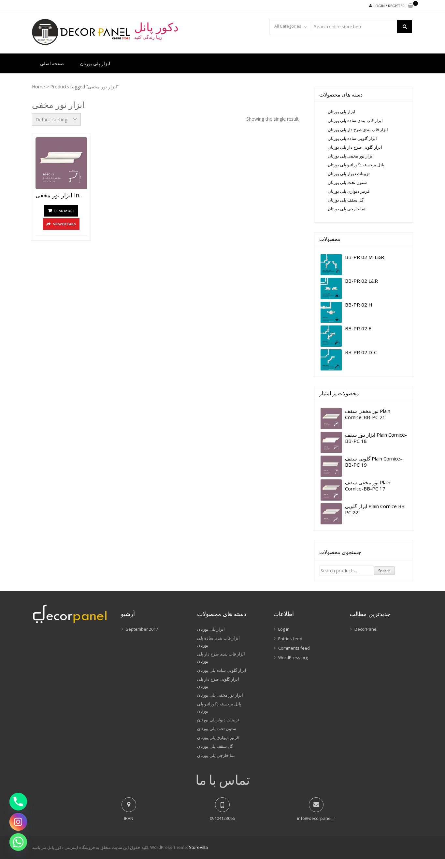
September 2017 (142, 629)
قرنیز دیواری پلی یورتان (348, 191)
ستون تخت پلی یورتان (347, 182)
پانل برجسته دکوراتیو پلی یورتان (356, 165)
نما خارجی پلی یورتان (347, 209)
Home (38, 86)
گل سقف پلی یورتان (346, 200)
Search (384, 571)
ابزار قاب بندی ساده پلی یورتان (355, 120)
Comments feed (294, 648)
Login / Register (389, 5)
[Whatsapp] (18, 842)
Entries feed (290, 638)
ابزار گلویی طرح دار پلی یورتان (355, 147)
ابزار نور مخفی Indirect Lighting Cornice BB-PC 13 (61, 195)
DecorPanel (366, 629)
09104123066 (222, 818)
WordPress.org (293, 657)
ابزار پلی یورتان (95, 63)
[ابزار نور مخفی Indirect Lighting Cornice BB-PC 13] (61, 163)
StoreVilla (198, 847)
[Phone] (18, 801)
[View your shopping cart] (410, 6)
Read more (64, 211)
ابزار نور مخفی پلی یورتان (351, 156)
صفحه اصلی (52, 63)
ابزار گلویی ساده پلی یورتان (352, 138)
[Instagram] (18, 822)
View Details (64, 224)
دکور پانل (156, 27)
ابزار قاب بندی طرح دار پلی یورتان (358, 129)
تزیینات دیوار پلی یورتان (349, 173)
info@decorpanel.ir (316, 818)
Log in (284, 629)
